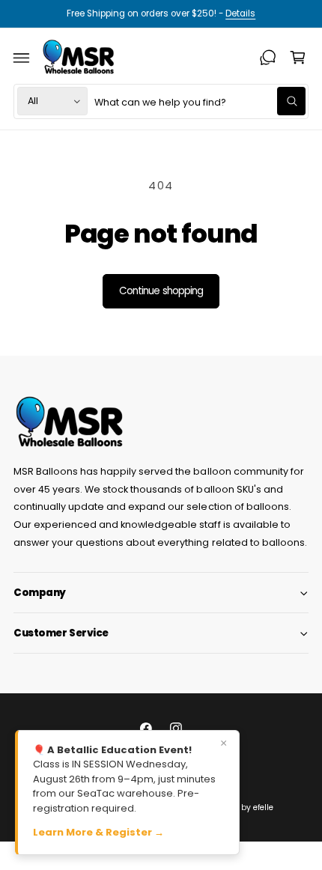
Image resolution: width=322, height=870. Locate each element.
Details (240, 13)
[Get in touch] (268, 58)
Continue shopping (161, 291)
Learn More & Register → (98, 832)
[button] (22, 58)
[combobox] (200, 101)
